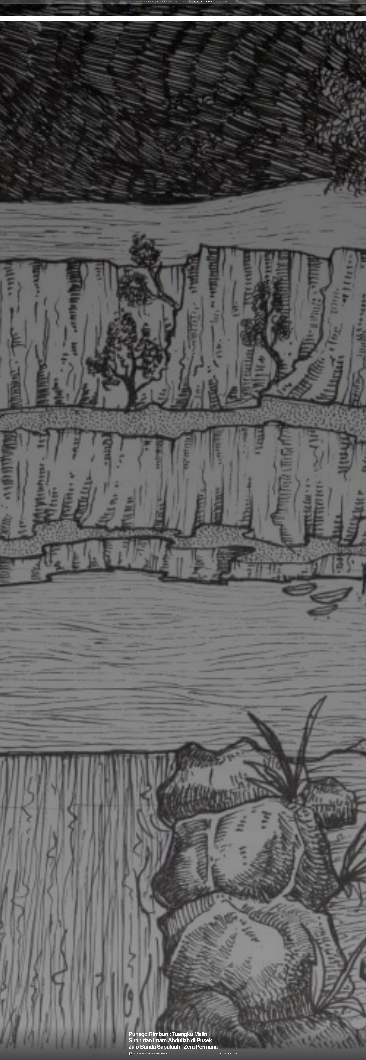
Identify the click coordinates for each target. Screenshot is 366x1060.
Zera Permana (140, 1053)
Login (191, 1)
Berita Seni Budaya (175, 1)
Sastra (149, 1)
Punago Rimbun (156, 1)
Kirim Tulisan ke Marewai (135, 1)
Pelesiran (184, 1)
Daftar (197, 1)
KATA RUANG (165, 1)
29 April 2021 (151, 1053)
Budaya (145, 1)
